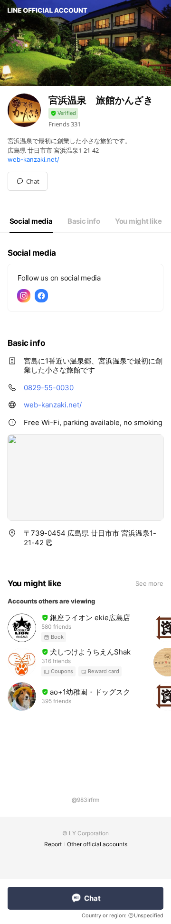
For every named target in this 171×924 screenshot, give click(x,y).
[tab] (31, 221)
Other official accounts (97, 844)
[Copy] (49, 543)
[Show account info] (63, 113)
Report (53, 844)
